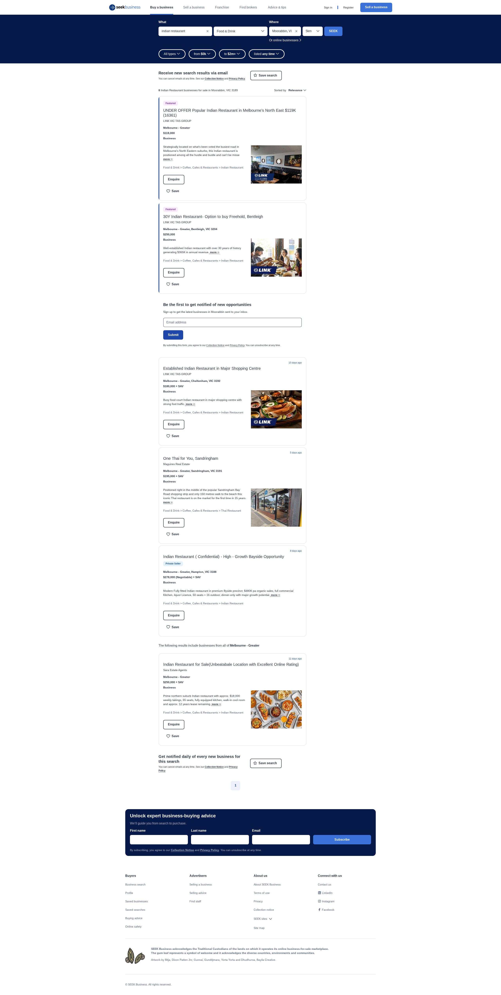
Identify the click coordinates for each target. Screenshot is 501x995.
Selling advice (197, 892)
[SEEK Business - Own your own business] (125, 7)
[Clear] (207, 31)
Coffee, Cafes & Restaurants (200, 167)
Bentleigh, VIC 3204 (204, 229)
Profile (129, 892)
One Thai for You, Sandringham (190, 458)
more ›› (168, 159)
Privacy (258, 901)
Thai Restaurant (231, 510)
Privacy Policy (237, 78)
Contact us (324, 884)
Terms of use (262, 892)
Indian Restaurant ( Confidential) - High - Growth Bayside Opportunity (223, 556)
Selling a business (200, 884)
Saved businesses (136, 901)
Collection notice (264, 909)
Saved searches (135, 909)
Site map (259, 927)
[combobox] (185, 31)
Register (348, 7)
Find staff (195, 901)
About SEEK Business (267, 884)
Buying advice (133, 918)
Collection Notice (214, 78)
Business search (135, 884)
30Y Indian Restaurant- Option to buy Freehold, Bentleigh (213, 216)
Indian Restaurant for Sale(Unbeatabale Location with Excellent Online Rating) (231, 664)
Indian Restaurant (232, 167)
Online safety (133, 926)
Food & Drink (171, 167)
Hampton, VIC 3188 (203, 571)
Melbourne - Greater (176, 127)
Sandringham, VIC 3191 (206, 470)
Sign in (328, 7)
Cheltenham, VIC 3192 (205, 380)
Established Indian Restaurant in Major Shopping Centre (212, 368)
